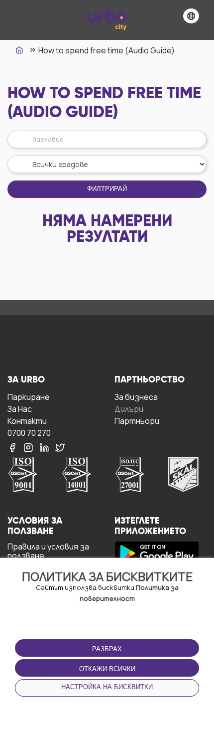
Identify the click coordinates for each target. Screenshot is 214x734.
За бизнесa (136, 396)
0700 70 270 (29, 432)
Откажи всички (107, 669)
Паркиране (28, 396)
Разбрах (107, 649)
